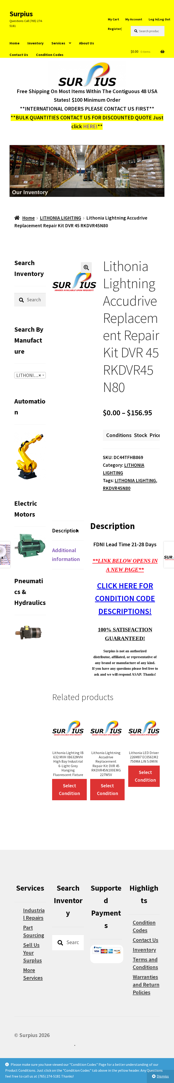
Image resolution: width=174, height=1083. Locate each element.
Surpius (21, 13)
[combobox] (30, 375)
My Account (133, 19)
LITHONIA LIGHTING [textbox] (31, 375)
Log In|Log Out (159, 19)
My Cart (113, 19)
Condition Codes (49, 54)
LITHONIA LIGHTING (60, 218)
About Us (86, 43)
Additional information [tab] (66, 555)
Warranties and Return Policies (146, 984)
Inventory (35, 43)
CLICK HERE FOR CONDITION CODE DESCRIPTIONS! (125, 598)
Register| (115, 29)
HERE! (90, 126)
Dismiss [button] (163, 1076)
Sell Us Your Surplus (32, 952)
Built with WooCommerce (44, 1043)
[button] (86, 267)
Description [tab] (65, 530)
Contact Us (19, 54)
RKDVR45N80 (116, 488)
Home (14, 43)
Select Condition (69, 789)
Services (58, 43)
